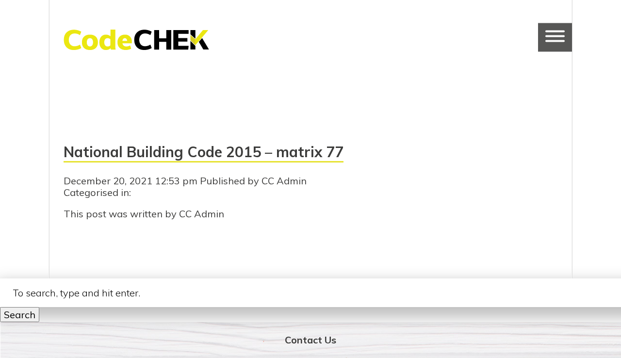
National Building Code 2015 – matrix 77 (203, 152)
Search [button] (19, 315)
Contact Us (310, 340)
